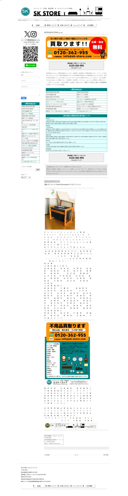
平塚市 (67, 136)
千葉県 (48, 144)
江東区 (63, 123)
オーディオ (52, 104)
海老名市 (91, 136)
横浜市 (48, 136)
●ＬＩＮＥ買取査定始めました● (30, 40)
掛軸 (58, 92)
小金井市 (62, 129)
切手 (95, 99)
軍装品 (48, 97)
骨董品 (48, 92)
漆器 (55, 94)
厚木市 (63, 138)
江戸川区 (91, 121)
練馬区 (79, 121)
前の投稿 (106, 455)
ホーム (76, 455)
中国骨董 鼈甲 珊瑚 (51, 109)
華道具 (83, 92)
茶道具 (79, 92)
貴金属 (86, 99)
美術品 (52, 92)
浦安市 (66, 146)
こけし (58, 99)
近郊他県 (48, 149)
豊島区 (65, 121)
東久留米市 (62, 131)
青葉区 (56, 136)
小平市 (72, 129)
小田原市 (76, 136)
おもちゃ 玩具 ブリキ (83, 104)
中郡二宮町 (58, 138)
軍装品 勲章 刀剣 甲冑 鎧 (28, 116)
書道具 (87, 92)
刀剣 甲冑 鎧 (56, 97)
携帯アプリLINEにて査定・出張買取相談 (96, 82)
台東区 (56, 123)
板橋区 (75, 121)
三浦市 (99, 136)
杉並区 (61, 121)
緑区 (55, 146)
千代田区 (96, 121)
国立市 (53, 131)
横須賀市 (86, 136)
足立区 (83, 121)
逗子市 (96, 136)
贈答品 (48, 111)
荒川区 (71, 121)
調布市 (84, 129)
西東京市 (48, 129)
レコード (57, 104)
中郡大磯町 (52, 138)
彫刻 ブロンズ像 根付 (27, 118)
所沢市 (62, 142)
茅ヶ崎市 (81, 136)
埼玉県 (48, 140)
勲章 (51, 97)
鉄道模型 (91, 104)
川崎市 (60, 136)
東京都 (48, 118)
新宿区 (48, 123)
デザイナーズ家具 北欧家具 (29, 145)
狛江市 (76, 129)
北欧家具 (93, 106)
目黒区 (71, 123)
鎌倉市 (63, 136)
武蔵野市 (57, 129)
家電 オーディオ (26, 136)
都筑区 (52, 136)
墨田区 (60, 123)
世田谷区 (48, 121)
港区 (104, 121)
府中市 (88, 129)
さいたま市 (49, 142)
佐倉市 (70, 146)
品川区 (67, 123)
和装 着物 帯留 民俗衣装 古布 (54, 106)
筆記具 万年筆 (94, 109)
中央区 (101, 121)
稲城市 (102, 129)
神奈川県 (48, 135)
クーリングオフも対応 (58, 84)
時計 (90, 99)
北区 (68, 121)
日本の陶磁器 (49, 94)
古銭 (92, 99)
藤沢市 (71, 136)
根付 (87, 97)
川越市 (70, 142)
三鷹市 (53, 129)
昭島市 (92, 129)
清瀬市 (49, 131)
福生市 (88, 131)
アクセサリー (80, 99)
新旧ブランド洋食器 (82, 94)
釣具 (65, 104)
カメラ (62, 104)
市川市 (58, 146)
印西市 (78, 146)
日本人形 (48, 99)
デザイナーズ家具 (86, 106)
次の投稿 (47, 455)
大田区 (75, 123)
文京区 (52, 123)
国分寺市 (67, 129)
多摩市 (57, 131)
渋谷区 (53, 121)
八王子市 (92, 131)
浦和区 (58, 142)
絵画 (55, 92)
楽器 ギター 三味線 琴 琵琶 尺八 (85, 101)
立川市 (80, 129)
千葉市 (48, 146)
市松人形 (53, 99)
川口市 (66, 142)
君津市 (74, 146)
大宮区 (54, 142)
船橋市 (62, 146)
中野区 (57, 121)
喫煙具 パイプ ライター (83, 109)
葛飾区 (87, 121)
